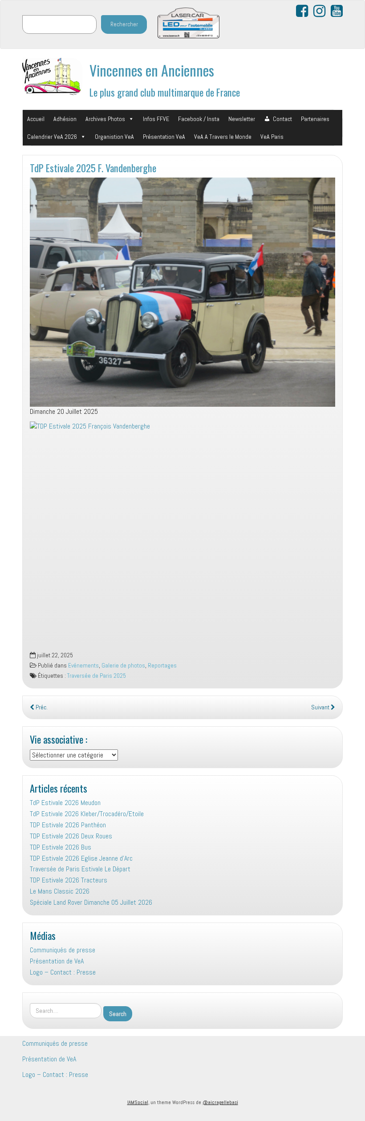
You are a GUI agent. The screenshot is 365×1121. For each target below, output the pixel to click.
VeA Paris (272, 137)
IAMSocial (137, 1102)
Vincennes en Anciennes (151, 70)
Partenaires (315, 119)
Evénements (83, 665)
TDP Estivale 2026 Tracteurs (68, 880)
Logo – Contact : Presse (63, 972)
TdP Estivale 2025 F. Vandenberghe (93, 167)
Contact (282, 119)
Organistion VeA (114, 137)
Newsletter (241, 119)
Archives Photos (105, 119)
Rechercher (124, 24)
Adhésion (65, 119)
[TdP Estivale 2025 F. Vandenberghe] (182, 292)
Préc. (41, 707)
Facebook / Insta (198, 119)
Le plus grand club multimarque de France (164, 92)
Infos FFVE (156, 119)
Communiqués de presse (62, 950)
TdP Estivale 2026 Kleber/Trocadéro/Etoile (87, 813)
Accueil (36, 119)
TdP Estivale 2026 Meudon (65, 802)
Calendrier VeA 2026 (52, 137)
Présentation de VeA (57, 961)
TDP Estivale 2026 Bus (60, 847)
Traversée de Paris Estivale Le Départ (80, 869)
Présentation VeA (164, 137)
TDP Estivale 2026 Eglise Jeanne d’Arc (81, 858)
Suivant (321, 707)
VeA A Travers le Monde (222, 137)
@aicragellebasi (220, 1102)
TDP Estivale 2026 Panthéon (68, 825)
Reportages (162, 665)
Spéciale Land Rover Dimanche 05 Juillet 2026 (91, 902)
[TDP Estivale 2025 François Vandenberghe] (182, 536)
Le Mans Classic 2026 (59, 891)
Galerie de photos (123, 665)
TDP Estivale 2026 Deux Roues (71, 836)
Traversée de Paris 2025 (96, 676)
